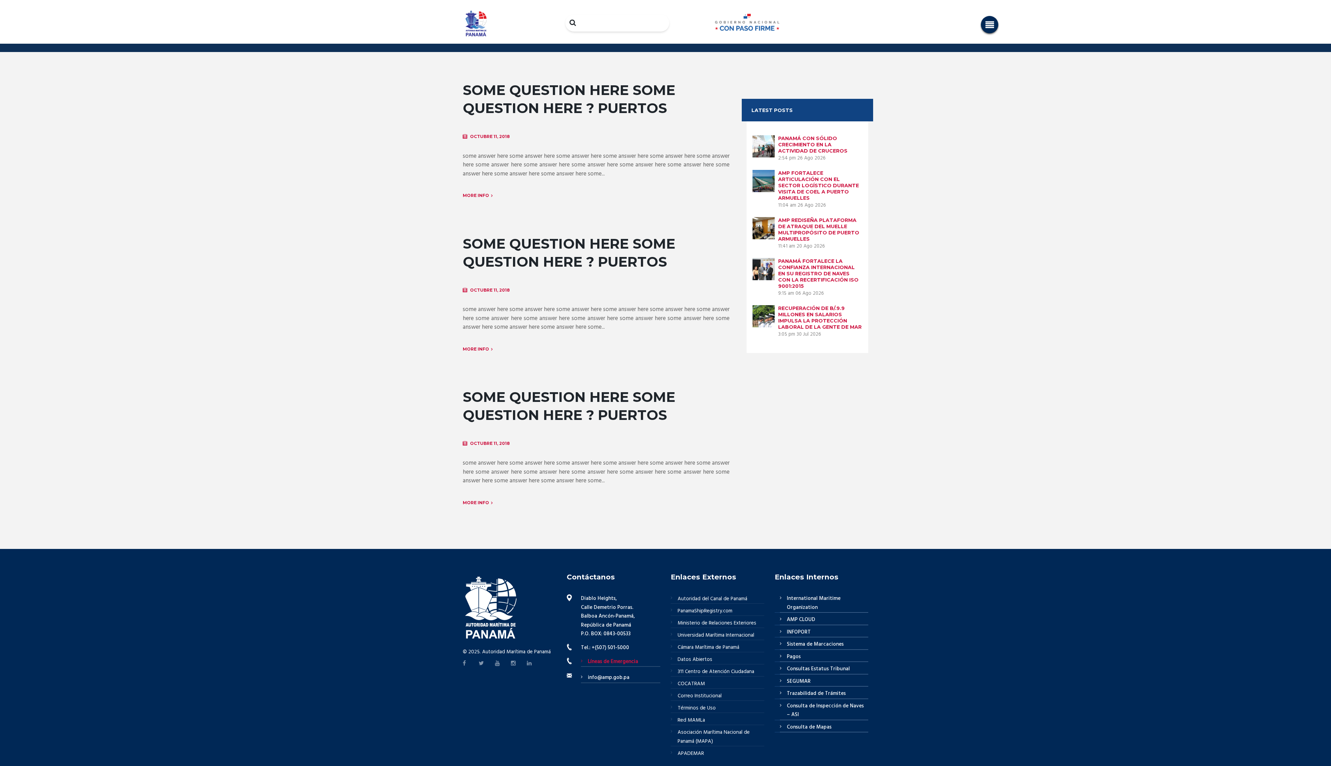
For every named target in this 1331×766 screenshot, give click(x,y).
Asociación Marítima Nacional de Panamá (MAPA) (714, 737)
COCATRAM (691, 684)
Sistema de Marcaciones (815, 644)
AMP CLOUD (801, 620)
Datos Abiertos (695, 659)
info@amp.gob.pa (608, 677)
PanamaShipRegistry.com (705, 611)
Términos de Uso (697, 708)
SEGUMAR (799, 681)
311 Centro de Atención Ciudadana (716, 672)
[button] (989, 24)
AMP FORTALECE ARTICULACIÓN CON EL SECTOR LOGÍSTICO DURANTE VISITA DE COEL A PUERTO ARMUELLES (818, 185)
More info (476, 195)
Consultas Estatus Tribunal (818, 669)
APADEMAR (691, 753)
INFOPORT (799, 632)
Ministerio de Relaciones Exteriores (717, 623)
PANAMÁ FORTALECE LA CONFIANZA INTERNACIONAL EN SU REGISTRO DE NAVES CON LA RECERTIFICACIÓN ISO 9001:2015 (818, 273)
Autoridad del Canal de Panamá (712, 599)
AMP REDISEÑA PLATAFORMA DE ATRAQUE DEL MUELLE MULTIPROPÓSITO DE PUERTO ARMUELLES (818, 229)
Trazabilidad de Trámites (816, 693)
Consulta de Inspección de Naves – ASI (825, 710)
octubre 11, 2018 (490, 136)
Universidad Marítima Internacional (716, 635)
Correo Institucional (700, 696)
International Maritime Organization (814, 603)
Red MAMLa (691, 720)
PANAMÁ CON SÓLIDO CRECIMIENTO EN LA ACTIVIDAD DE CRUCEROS (812, 144)
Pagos (794, 657)
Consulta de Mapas (809, 727)
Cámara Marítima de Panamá (708, 647)
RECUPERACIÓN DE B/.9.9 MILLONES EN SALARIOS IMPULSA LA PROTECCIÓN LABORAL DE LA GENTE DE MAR (820, 317)
